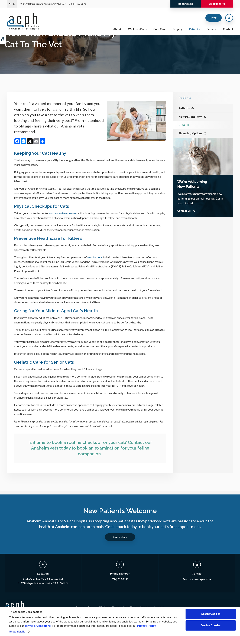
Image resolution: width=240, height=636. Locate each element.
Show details (17, 631)
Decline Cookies (211, 625)
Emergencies (217, 3)
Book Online (185, 3)
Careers (211, 29)
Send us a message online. (197, 579)
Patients (194, 29)
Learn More (120, 537)
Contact (228, 29)
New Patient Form (190, 116)
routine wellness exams (63, 213)
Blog (182, 125)
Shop (213, 17)
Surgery (177, 29)
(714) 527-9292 (78, 3)
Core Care (159, 29)
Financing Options (190, 133)
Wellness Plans (137, 29)
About (117, 29)
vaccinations (94, 257)
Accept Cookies (210, 613)
